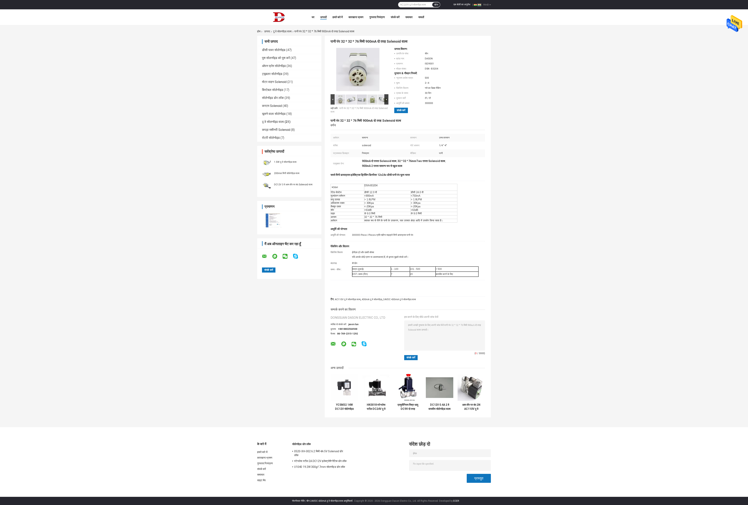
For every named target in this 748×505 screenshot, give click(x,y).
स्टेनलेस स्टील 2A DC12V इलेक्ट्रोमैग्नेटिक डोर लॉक (320, 461)
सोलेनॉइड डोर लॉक (273, 98)
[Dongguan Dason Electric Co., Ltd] (278, 17)
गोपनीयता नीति (298, 501)
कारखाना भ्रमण (355, 17)
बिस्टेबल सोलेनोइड (272, 90)
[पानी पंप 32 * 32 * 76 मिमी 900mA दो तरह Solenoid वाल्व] (358, 70)
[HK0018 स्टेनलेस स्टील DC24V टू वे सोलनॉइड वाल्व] (376, 387)
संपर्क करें (395, 17)
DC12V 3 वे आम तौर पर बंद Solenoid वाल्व (293, 184)
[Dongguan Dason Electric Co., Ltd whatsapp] (277, 256)
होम (258, 31)
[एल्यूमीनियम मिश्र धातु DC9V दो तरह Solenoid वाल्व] (408, 387)
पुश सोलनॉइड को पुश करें (276, 58)
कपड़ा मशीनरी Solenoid (276, 130)
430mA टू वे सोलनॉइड (372, 299)
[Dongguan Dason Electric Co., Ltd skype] (298, 256)
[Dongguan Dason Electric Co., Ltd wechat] (287, 256)
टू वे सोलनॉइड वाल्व (282, 31)
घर (313, 17)
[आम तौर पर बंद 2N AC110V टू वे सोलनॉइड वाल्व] (471, 387)
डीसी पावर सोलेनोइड (273, 50)
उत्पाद (267, 31)
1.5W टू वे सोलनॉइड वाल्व (285, 162)
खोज (436, 4)
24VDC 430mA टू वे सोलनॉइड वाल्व (399, 299)
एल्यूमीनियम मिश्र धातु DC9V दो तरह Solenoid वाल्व (408, 407)
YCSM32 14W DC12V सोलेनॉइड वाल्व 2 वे (344, 407)
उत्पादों (323, 17)
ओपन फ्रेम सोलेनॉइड (274, 66)
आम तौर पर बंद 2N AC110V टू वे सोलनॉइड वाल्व (471, 407)
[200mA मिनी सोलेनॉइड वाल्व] (266, 173)
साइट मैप (261, 480)
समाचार (409, 17)
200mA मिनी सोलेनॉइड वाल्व (286, 173)
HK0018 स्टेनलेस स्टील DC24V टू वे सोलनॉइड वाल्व (376, 407)
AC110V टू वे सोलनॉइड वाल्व (348, 299)
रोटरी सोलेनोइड (271, 138)
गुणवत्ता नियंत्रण (377, 17)
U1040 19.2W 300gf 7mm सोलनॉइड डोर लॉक (319, 466)
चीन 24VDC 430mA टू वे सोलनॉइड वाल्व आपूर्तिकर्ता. (330, 501)
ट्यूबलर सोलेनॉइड (272, 74)
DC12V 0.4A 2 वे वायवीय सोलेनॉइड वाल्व (440, 406)
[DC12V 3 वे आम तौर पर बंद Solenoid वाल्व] (266, 184)
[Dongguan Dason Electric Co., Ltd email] (267, 256)
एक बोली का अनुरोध (461, 4)
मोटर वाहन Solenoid (274, 82)
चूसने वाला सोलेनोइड (274, 114)
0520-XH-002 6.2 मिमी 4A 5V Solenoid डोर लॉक (318, 453)
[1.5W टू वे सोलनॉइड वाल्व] (266, 161)
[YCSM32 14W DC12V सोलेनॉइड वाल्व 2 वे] (344, 387)
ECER (456, 501)
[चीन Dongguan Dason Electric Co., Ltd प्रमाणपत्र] (273, 220)
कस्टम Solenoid (272, 106)
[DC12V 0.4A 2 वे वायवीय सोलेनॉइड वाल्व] (439, 387)
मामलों (421, 17)
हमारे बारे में (338, 17)
